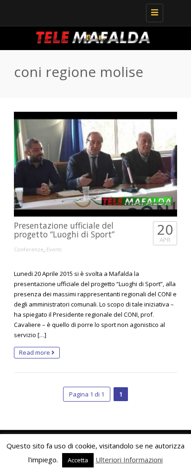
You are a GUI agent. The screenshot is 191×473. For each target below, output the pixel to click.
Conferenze (29, 249)
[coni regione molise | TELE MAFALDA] (93, 11)
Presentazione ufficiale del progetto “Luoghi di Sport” (64, 230)
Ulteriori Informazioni (129, 459)
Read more (35, 352)
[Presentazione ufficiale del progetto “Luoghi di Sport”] (95, 164)
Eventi (54, 249)
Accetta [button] (78, 460)
